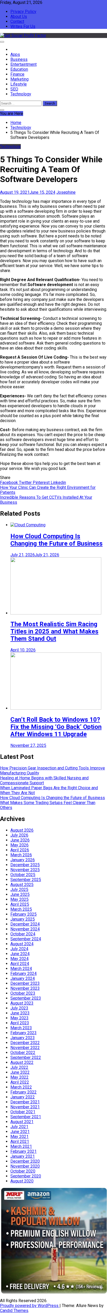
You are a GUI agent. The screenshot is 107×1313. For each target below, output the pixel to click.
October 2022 (22, 1052)
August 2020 (22, 1181)
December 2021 (25, 1101)
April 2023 (19, 1022)
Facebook (9, 482)
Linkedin (58, 482)
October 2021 (22, 1111)
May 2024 (19, 958)
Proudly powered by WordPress (29, 1305)
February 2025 (23, 914)
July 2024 (19, 948)
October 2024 (22, 934)
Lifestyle (18, 84)
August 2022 (22, 1062)
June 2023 (20, 1013)
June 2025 (20, 894)
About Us (18, 16)
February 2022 (23, 1092)
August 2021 (22, 1121)
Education (19, 69)
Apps (15, 54)
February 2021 (23, 1151)
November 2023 (25, 988)
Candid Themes (14, 1310)
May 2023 (19, 1018)
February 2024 (23, 973)
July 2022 (19, 1067)
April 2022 (19, 1082)
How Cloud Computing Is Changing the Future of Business (56, 540)
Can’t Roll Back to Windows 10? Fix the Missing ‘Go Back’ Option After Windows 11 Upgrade (56, 727)
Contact (17, 21)
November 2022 (25, 1047)
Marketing (19, 79)
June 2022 (20, 1072)
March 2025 (21, 909)
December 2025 (25, 864)
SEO (14, 89)
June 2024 (20, 953)
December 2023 (25, 983)
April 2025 (19, 904)
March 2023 (21, 1027)
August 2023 (22, 1003)
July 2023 (19, 1008)
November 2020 (25, 1166)
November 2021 (25, 1106)
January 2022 (22, 1097)
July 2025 (19, 889)
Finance (17, 74)
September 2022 (25, 1057)
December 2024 (25, 924)
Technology (20, 94)
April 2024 (19, 963)
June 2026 (20, 840)
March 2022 (21, 1087)
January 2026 (22, 859)
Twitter (26, 482)
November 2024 (25, 929)
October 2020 (22, 1171)
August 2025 (22, 884)
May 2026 (19, 845)
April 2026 (19, 850)
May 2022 (19, 1077)
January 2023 (22, 1037)
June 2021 (20, 1131)
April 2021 (19, 1141)
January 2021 (22, 1156)
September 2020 (25, 1176)
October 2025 (22, 874)
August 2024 (22, 943)
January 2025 (22, 919)
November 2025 (25, 869)
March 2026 (21, 854)
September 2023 (25, 998)
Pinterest (42, 482)
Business (19, 59)
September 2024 (25, 938)
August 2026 (22, 830)
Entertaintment (23, 64)
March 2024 (21, 968)
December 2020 (25, 1161)
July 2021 (19, 1126)
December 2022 (25, 1042)
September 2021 (25, 1116)
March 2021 (21, 1146)
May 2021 (19, 1136)
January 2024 (22, 978)
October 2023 (22, 993)
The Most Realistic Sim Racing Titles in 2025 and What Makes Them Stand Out (54, 631)
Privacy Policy (23, 11)
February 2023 (23, 1032)
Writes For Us (22, 26)
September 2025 (25, 879)
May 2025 (19, 899)
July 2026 (19, 835)
